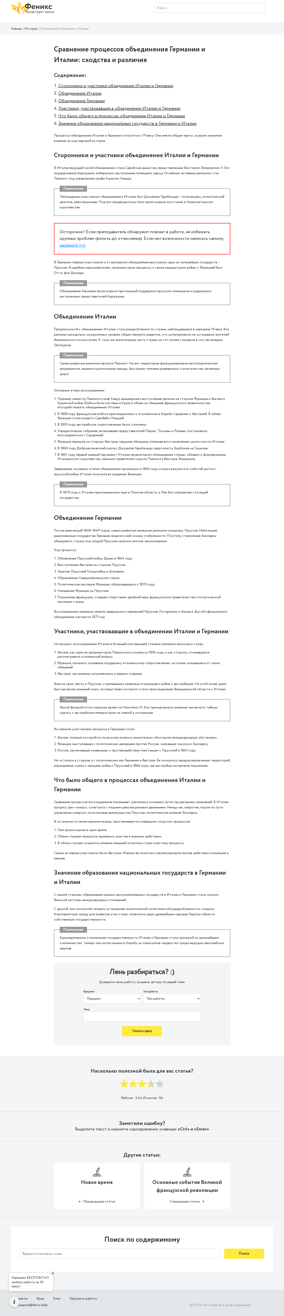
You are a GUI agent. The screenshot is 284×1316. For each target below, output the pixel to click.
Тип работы (150, 991)
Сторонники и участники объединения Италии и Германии (115, 86)
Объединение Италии (80, 93)
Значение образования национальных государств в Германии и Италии (127, 123)
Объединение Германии (81, 101)
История (30, 29)
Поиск (244, 1253)
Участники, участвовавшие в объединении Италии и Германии (119, 108)
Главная (16, 29)
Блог (57, 1298)
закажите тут (72, 245)
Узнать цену (142, 1031)
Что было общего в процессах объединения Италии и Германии (121, 116)
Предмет (89, 991)
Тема (86, 1009)
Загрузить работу (83, 1298)
